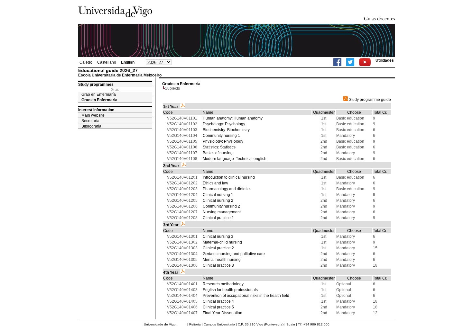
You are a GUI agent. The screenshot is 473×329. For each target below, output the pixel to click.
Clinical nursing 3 (218, 236)
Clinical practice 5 (218, 307)
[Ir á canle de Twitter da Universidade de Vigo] (350, 62)
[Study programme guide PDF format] (182, 106)
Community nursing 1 (221, 135)
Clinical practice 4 (218, 301)
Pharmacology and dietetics (227, 189)
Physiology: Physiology (223, 141)
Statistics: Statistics (219, 147)
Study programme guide (369, 99)
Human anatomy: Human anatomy (233, 118)
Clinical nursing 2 (218, 200)
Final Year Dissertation (222, 313)
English (127, 62)
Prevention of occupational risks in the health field (246, 295)
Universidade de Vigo (160, 324)
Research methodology (223, 284)
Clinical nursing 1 (218, 194)
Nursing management (222, 212)
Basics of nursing (218, 153)
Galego (85, 62)
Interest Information (96, 110)
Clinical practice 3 (218, 265)
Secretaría (90, 121)
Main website (93, 115)
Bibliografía (91, 126)
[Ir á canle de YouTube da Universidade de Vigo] (365, 62)
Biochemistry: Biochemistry (226, 130)
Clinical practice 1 (218, 218)
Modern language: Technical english (234, 158)
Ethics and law (215, 183)
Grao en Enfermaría (98, 94)
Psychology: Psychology (224, 124)
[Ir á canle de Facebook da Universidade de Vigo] (337, 62)
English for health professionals (230, 290)
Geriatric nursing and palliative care (234, 254)
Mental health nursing (222, 259)
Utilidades (385, 60)
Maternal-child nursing (222, 242)
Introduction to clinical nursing (229, 177)
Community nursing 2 (221, 206)
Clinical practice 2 (218, 248)
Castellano (106, 62)
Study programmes (96, 84)
